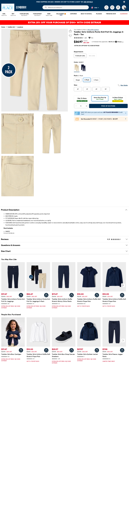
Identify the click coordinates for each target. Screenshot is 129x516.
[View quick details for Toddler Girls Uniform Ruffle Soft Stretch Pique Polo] (97, 295)
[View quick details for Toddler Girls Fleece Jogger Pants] (122, 350)
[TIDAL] (83, 68)
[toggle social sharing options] (70, 31)
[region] (64, 2)
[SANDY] (77, 68)
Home (3, 27)
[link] (106, 7)
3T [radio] (87, 89)
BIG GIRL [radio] (92, 56)
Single (78, 80)
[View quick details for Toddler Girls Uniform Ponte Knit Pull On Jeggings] (21, 295)
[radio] (77, 67)
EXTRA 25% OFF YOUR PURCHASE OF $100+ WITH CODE (64, 22)
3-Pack (96, 80)
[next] (123, 285)
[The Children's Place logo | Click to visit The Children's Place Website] (7, 7)
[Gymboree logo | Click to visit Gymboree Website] (21, 7)
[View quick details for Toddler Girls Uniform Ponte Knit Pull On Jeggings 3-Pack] (46, 295)
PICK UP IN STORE (108, 106)
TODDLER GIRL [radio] (80, 56)
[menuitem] (4, 14)
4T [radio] (96, 89)
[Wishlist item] (113, 9)
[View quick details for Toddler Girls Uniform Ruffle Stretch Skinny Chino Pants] (71, 295)
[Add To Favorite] (70, 36)
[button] (94, 7)
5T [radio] (106, 89)
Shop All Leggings (93, 30)
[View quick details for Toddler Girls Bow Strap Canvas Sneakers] (71, 350)
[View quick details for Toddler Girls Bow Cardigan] (21, 350)
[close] (124, 2)
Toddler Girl (11, 27)
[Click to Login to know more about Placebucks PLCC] (125, 119)
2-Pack (87, 80)
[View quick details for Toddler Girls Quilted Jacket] (97, 350)
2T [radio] (78, 89)
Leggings (20, 27)
